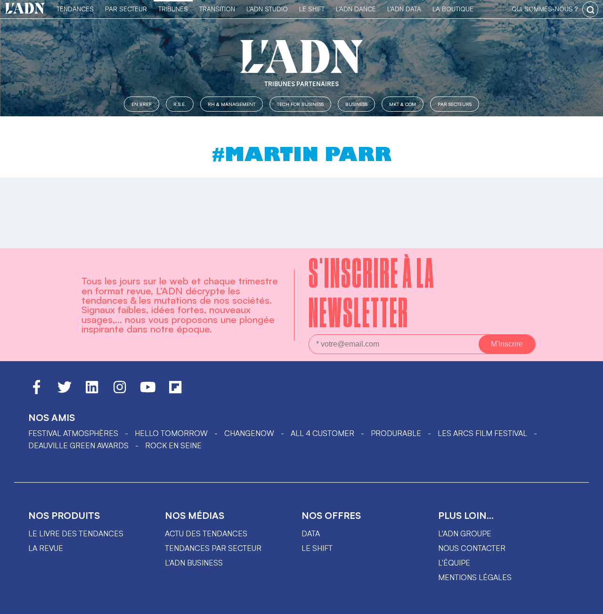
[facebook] (36, 391)
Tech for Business (300, 104)
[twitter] (64, 391)
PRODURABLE (396, 433)
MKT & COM (402, 104)
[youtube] (148, 391)
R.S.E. (179, 104)
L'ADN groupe (464, 533)
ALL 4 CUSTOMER (322, 433)
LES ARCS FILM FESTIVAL (482, 433)
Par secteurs (455, 104)
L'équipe (454, 562)
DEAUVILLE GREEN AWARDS (78, 445)
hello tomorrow (171, 433)
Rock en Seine (173, 445)
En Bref (141, 104)
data (311, 533)
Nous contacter (471, 548)
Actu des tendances (206, 533)
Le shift (317, 548)
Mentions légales (475, 577)
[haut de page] (586, 602)
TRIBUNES (173, 9)
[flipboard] (175, 391)
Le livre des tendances (75, 533)
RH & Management (231, 104)
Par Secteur (126, 9)
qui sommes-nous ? (545, 9)
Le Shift (312, 9)
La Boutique (452, 9)
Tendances (75, 9)
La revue (45, 548)
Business (356, 104)
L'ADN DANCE (356, 9)
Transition (217, 9)
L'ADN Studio (267, 9)
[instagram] (120, 391)
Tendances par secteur (213, 548)
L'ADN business (194, 562)
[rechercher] (590, 9)
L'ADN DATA (404, 9)
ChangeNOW (249, 433)
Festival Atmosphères (73, 433)
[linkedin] (92, 391)
